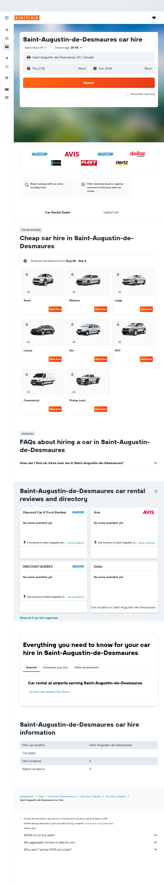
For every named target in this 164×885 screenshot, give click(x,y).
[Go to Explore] (7, 58)
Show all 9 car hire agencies (39, 618)
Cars (41, 796)
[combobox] (36, 48)
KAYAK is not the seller (39, 835)
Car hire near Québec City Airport (49, 692)
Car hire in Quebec (115, 796)
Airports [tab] (31, 667)
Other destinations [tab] (86, 667)
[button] (6, 17)
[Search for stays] (7, 38)
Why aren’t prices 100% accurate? (47, 849)
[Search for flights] (7, 30)
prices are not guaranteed (99, 823)
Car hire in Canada (91, 796)
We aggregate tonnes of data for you (49, 842)
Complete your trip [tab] (55, 667)
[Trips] (7, 78)
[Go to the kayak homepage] (26, 17)
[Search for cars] (7, 47)
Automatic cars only (143, 94)
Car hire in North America (62, 796)
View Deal (55, 309)
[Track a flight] (7, 67)
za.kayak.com (27, 796)
